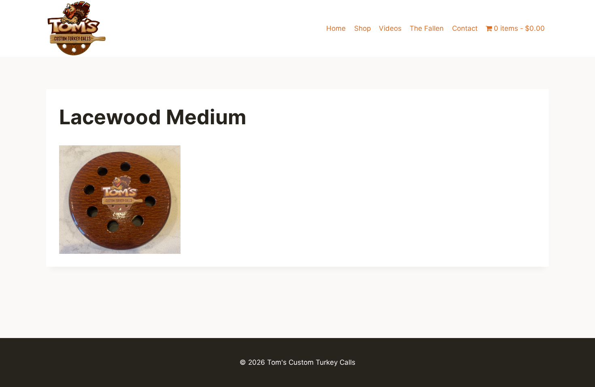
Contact (465, 28)
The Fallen (427, 28)
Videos (390, 28)
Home (336, 28)
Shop (362, 28)
